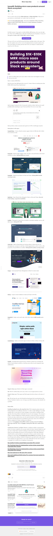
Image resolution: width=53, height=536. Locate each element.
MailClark (10, 197)
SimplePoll (10, 317)
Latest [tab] (12, 481)
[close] (36, 490)
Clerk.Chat (10, 244)
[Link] (6, 443)
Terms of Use (31, 507)
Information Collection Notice (26, 508)
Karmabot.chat (24, 435)
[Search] (38, 2)
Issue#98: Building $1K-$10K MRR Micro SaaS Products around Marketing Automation (21, 485)
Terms (27, 528)
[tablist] (13, 482)
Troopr (9, 271)
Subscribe (44, 1)
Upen (11, 10)
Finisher (9, 361)
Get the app (32, 531)
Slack (9, 74)
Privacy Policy (34, 508)
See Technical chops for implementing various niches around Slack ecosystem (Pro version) (26, 446)
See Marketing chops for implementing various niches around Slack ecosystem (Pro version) (26, 449)
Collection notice (32, 528)
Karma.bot (10, 153)
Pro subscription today (18, 21)
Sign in (49, 1)
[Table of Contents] (1, 268)
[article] (26, 488)
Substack (21, 533)
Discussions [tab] (16, 481)
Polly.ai (9, 294)
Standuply (10, 175)
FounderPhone (11, 131)
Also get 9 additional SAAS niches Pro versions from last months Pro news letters (26, 455)
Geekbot (9, 220)
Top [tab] (8, 481)
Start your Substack (23, 531)
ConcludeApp (11, 341)
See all (9, 513)
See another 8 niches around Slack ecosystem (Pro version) (24, 442)
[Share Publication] (40, 2)
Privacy (24, 528)
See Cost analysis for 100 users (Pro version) (20, 452)
